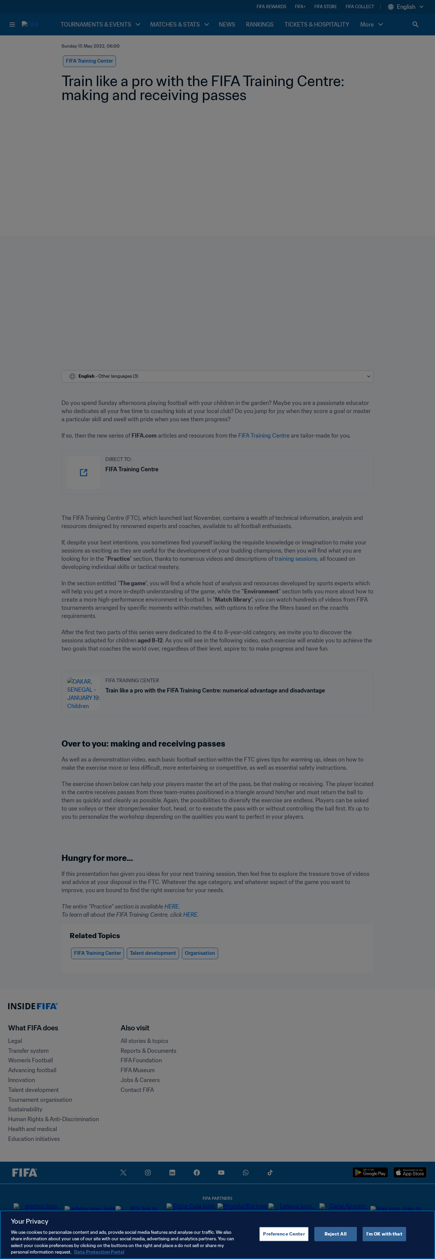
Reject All (336, 1234)
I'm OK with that (384, 1234)
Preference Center (283, 1234)
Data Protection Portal (99, 1252)
